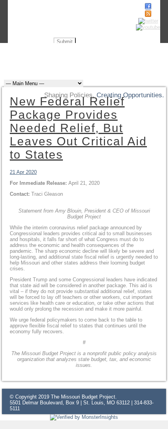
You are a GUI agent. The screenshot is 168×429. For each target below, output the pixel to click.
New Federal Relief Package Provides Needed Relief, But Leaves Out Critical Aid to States (78, 128)
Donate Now (134, 54)
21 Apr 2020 (23, 172)
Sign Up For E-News (75, 54)
